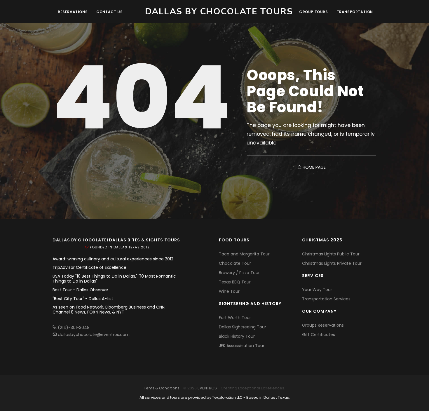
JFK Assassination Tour (241, 346)
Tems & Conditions (161, 388)
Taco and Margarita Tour (244, 254)
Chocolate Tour (235, 263)
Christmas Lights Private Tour (332, 263)
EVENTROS (207, 388)
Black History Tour (237, 336)
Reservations (73, 11)
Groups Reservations (323, 325)
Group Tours (313, 11)
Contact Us (109, 11)
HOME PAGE (313, 167)
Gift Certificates (318, 334)
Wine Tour (229, 291)
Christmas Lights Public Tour (331, 254)
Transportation (355, 11)
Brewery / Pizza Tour (239, 273)
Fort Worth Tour (235, 318)
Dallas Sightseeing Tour (242, 327)
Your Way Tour (317, 289)
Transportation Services (326, 299)
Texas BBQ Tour (235, 282)
